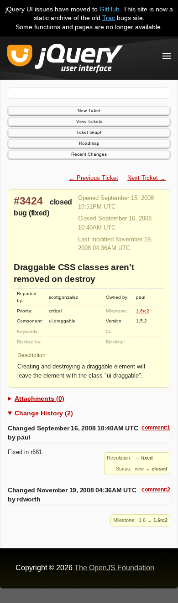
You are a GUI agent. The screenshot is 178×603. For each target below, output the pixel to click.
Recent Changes (89, 154)
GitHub (109, 9)
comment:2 (155, 489)
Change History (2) (44, 413)
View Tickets (89, 121)
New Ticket (89, 110)
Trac (108, 17)
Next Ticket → (146, 177)
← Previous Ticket (93, 177)
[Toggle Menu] (166, 56)
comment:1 (155, 427)
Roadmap (89, 143)
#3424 (28, 201)
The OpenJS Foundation (114, 568)
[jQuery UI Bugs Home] (65, 60)
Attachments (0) (39, 398)
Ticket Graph (89, 132)
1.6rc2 (142, 310)
